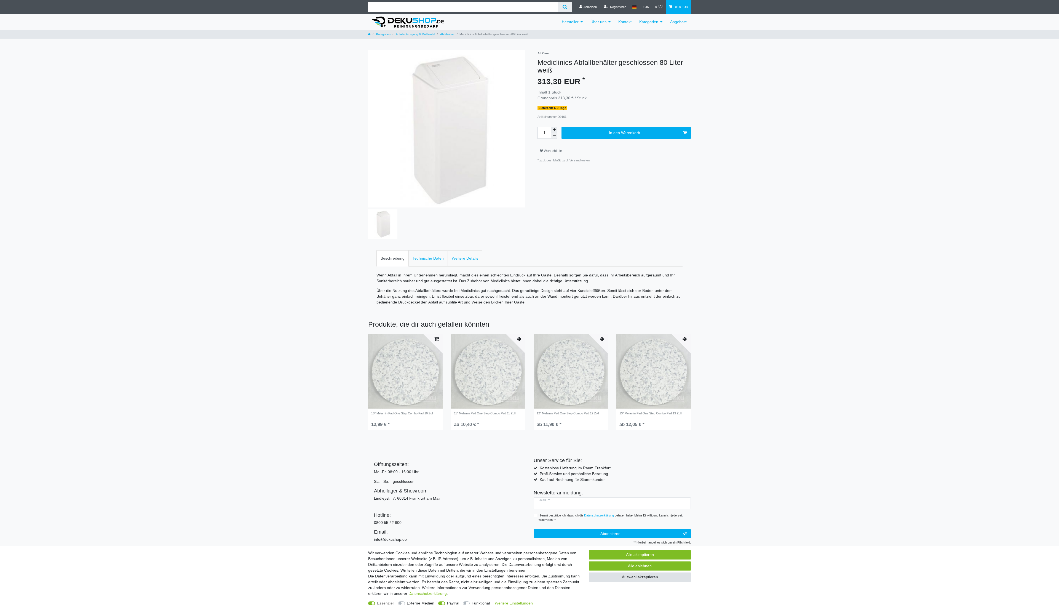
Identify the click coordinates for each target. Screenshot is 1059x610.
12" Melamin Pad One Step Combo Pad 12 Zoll (568, 413)
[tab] (392, 258)
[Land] (634, 7)
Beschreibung (393, 258)
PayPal (453, 603)
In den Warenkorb (624, 132)
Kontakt (625, 22)
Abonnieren (610, 533)
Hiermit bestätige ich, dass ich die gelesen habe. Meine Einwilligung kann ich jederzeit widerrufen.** (611, 518)
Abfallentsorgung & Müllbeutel (415, 34)
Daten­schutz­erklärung (427, 593)
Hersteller (570, 22)
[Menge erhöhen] (554, 130)
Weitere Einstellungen (514, 603)
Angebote (678, 22)
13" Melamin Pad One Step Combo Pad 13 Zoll (650, 413)
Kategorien (648, 22)
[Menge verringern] (554, 136)
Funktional (481, 603)
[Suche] (565, 7)
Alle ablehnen (640, 566)
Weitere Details (465, 258)
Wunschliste (552, 151)
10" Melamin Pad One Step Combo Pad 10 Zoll (402, 413)
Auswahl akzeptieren (640, 577)
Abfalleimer (447, 34)
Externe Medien (420, 603)
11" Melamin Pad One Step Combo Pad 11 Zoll (484, 413)
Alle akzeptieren (640, 554)
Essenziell (385, 603)
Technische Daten (428, 258)
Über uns (598, 22)
